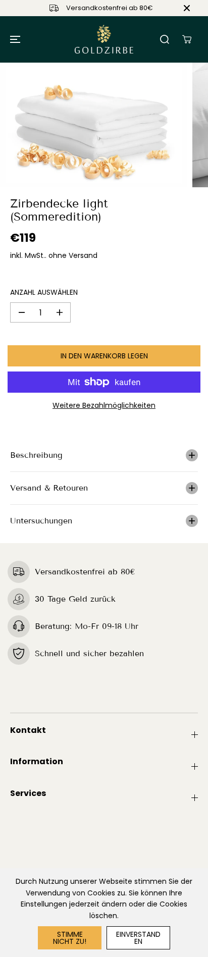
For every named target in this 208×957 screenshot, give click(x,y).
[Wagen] (187, 39)
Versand (83, 255)
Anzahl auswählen (44, 292)
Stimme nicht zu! (69, 937)
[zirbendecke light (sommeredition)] (93, 125)
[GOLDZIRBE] (104, 39)
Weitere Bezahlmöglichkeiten (104, 405)
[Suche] (164, 39)
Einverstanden (138, 937)
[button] (13, 39)
